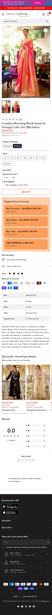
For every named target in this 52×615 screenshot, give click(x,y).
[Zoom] (45, 30)
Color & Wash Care (14, 266)
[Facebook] (18, 606)
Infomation (6, 520)
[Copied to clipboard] (22, 273)
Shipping (4, 135)
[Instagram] (26, 606)
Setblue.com (45, 601)
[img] (10, 119)
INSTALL (38, 3)
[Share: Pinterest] (18, 273)
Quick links (7, 527)
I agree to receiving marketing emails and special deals (26, 547)
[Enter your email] (47, 542)
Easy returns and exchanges (16, 259)
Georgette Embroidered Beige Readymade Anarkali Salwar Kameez (37, 410)
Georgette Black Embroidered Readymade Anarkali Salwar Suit (12, 410)
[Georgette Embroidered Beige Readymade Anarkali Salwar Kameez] (38, 382)
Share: (4, 273)
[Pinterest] (34, 606)
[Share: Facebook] (9, 273)
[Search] (47, 21)
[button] (36, 425)
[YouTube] (30, 606)
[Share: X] (14, 273)
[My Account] (43, 14)
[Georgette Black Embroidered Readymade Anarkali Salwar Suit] (14, 382)
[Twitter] (22, 606)
